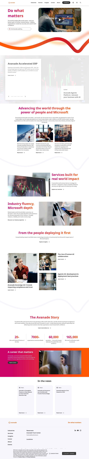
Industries (33, 2)
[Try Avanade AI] (77, 2)
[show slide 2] (15, 96)
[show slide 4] (21, 96)
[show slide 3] (18, 96)
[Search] (80, 2)
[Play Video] (60, 20)
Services (40, 2)
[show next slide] (25, 96)
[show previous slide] (9, 96)
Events (10, 444)
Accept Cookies (69, 453)
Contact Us (66, 2)
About (58, 2)
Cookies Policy (21, 457)
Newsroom (30, 430)
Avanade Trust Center (34, 433)
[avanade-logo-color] (11, 2)
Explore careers (12, 362)
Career (10, 439)
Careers (53, 2)
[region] (44, 453)
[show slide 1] (12, 96)
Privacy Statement (31, 457)
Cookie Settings (54, 453)
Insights (47, 2)
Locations (30, 439)
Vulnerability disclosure (32, 435)
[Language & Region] (74, 2)
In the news (44, 381)
